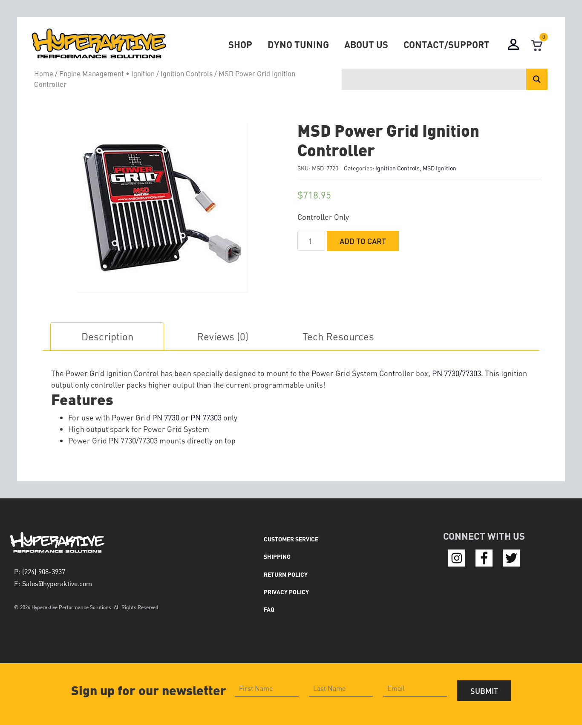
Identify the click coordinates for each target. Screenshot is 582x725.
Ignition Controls (187, 73)
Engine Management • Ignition (107, 73)
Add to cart (363, 241)
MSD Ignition (439, 168)
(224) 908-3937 (43, 571)
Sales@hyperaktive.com (57, 583)
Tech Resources (338, 336)
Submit (484, 691)
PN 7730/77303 (456, 373)
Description (107, 336)
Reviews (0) (222, 336)
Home (43, 73)
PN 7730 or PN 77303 (187, 417)
